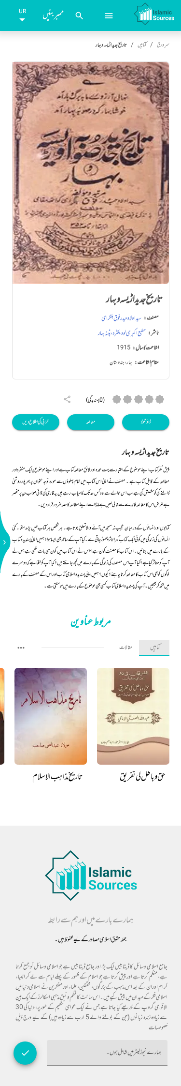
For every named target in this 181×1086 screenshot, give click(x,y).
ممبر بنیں (53, 15)
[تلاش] (79, 16)
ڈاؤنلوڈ (146, 422)
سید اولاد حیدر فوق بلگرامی (121, 318)
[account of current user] (109, 16)
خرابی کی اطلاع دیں (35, 422)
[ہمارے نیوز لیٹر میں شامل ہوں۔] (25, 1053)
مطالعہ (91, 422)
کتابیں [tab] (155, 647)
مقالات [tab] (125, 647)
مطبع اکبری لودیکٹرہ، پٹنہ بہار (122, 333)
